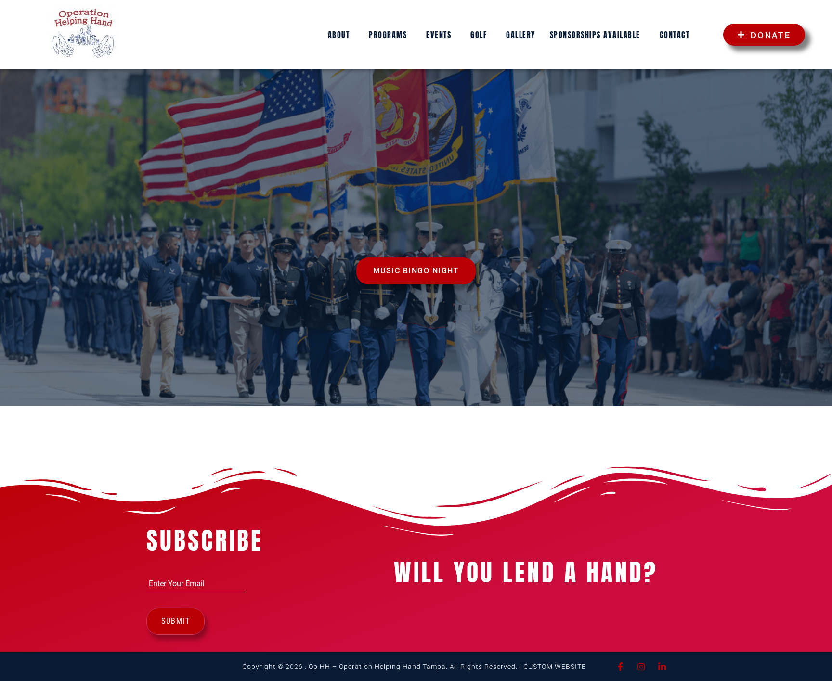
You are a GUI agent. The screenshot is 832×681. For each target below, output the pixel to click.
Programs (388, 34)
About (339, 34)
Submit (175, 621)
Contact (675, 34)
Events (438, 34)
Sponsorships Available (595, 34)
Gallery (520, 34)
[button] (341, 35)
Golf (478, 34)
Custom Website (554, 666)
